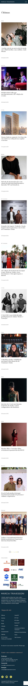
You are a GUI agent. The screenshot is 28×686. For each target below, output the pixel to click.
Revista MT (17, 623)
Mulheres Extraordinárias (20, 632)
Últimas (3, 615)
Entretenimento (4, 631)
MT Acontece (4, 637)
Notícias (3, 618)
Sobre (16, 634)
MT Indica (17, 620)
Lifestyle (3, 626)
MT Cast (16, 618)
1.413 (16, 552)
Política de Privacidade (6, 639)
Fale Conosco (18, 637)
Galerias (3, 634)
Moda (2, 623)
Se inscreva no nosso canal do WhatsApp (13, 645)
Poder (2, 620)
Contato (16, 625)
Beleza (2, 629)
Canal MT (17, 615)
